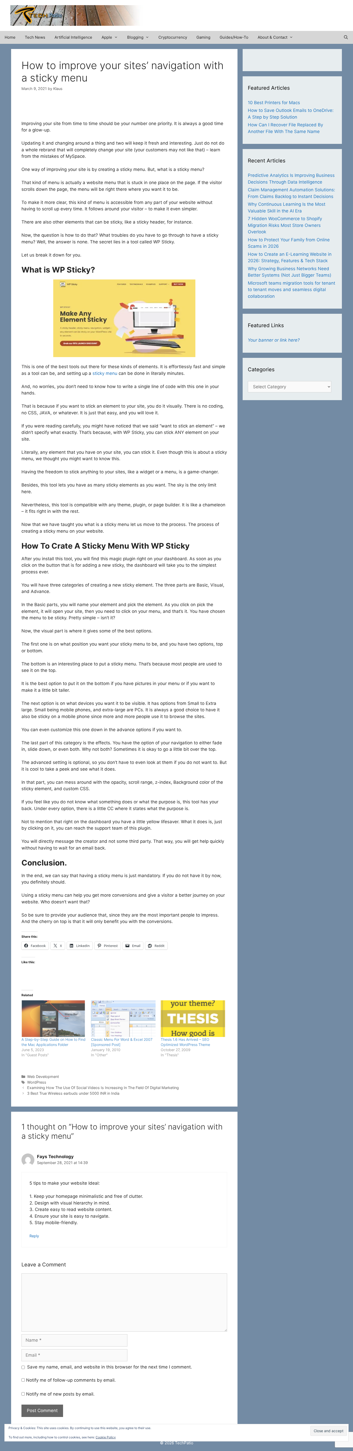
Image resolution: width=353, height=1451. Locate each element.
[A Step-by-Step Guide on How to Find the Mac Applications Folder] (53, 1018)
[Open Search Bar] (346, 37)
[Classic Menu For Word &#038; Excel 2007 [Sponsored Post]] (123, 1018)
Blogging (135, 37)
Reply (34, 1236)
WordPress (36, 1082)
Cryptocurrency (172, 37)
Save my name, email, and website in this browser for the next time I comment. (109, 1367)
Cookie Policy (106, 1437)
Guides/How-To (234, 37)
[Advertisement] (282, 13)
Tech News (35, 37)
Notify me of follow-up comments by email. (71, 1380)
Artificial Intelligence (73, 37)
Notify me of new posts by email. (60, 1394)
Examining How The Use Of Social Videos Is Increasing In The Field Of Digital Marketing (103, 1087)
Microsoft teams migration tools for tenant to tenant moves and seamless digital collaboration (291, 290)
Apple (107, 37)
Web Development (43, 1076)
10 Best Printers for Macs (274, 102)
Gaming (203, 37)
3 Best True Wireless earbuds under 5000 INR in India (73, 1093)
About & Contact (272, 37)
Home (10, 37)
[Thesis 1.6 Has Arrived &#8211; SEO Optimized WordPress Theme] (193, 1018)
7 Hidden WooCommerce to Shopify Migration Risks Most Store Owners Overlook (285, 225)
